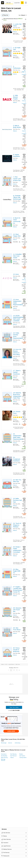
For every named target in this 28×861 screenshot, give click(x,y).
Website (15, 31)
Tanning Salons (23, 757)
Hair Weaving (13, 754)
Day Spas (20, 259)
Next (19, 670)
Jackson (10, 742)
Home (2, 664)
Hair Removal (21, 237)
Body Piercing (4, 757)
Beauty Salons (21, 613)
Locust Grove (11, 664)
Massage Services (3, 760)
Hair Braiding (4, 755)
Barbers (21, 754)
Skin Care (15, 27)
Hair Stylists (22, 755)
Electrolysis (4, 754)
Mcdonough (3, 742)
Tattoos (12, 757)
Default (23, 15)
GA (6, 664)
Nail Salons (20, 51)
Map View (6, 15)
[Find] (22, 2)
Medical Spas (21, 462)
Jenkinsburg (17, 742)
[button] (26, 2)
